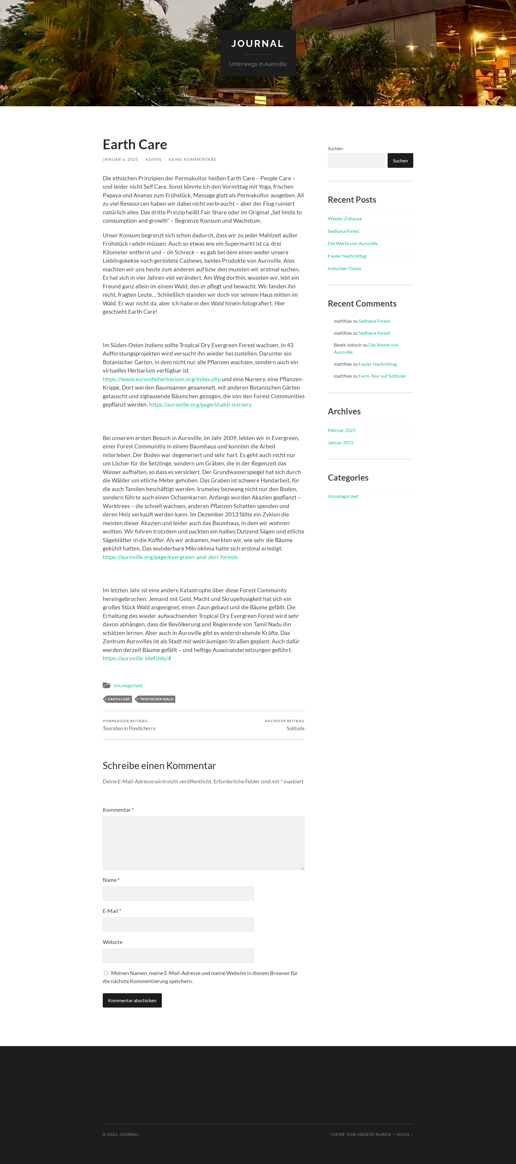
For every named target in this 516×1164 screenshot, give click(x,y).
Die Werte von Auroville (352, 243)
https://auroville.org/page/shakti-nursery (200, 404)
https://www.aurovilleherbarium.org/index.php (162, 379)
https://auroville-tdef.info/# (137, 658)
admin (153, 159)
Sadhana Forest (344, 231)
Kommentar (118, 809)
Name (111, 880)
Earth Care (119, 699)
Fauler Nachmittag (347, 256)
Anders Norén (374, 1134)
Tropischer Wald (156, 699)
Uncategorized (127, 685)
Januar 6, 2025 (120, 159)
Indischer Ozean (344, 268)
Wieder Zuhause (345, 218)
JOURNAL (258, 43)
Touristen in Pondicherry (129, 725)
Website (112, 942)
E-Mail (112, 911)
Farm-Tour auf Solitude (382, 376)
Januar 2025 (341, 442)
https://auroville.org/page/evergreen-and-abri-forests (170, 556)
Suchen (335, 148)
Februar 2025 (342, 430)
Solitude (285, 725)
